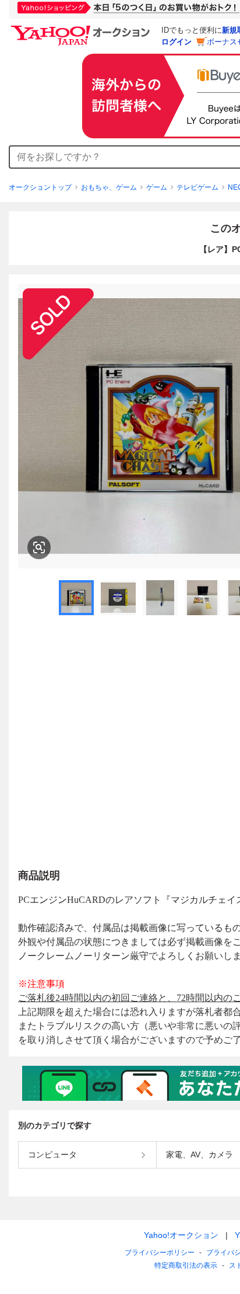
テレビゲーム (197, 187)
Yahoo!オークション (181, 1235)
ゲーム (156, 187)
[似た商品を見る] (39, 547)
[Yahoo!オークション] (82, 29)
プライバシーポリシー (160, 1252)
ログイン (176, 41)
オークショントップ (40, 187)
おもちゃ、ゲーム (109, 187)
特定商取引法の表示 (185, 1265)
